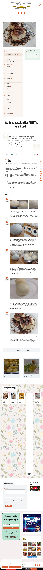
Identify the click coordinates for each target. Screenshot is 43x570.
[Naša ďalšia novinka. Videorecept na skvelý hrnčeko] (39, 549)
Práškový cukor (9, 113)
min (28, 568)
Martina (28, 350)
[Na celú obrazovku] (39, 490)
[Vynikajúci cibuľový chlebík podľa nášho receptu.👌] (34, 554)
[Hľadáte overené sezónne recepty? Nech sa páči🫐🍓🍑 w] (39, 544)
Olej (9, 86)
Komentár (18, 350)
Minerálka (10, 76)
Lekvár (10, 95)
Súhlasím (11, 533)
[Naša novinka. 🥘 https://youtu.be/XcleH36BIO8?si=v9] (25, 544)
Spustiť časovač (33, 568)
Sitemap (22, 566)
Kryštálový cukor (11, 66)
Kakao (8, 111)
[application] (35, 488)
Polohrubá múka (11, 73)
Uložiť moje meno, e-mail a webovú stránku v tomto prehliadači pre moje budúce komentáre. (14, 502)
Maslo (10, 101)
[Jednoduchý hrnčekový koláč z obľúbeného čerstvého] (34, 544)
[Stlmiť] (38, 490)
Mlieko (9, 64)
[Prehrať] (31, 490)
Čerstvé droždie (11, 61)
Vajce (9, 83)
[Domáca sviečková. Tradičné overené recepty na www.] (30, 544)
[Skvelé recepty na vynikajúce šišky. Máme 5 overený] (39, 554)
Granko (8, 108)
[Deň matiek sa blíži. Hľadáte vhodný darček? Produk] (25, 549)
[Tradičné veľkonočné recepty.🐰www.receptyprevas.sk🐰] (34, 549)
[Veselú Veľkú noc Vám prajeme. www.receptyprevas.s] (30, 549)
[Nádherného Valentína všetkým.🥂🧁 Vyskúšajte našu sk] (25, 554)
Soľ (10, 88)
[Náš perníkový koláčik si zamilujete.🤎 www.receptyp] (30, 554)
